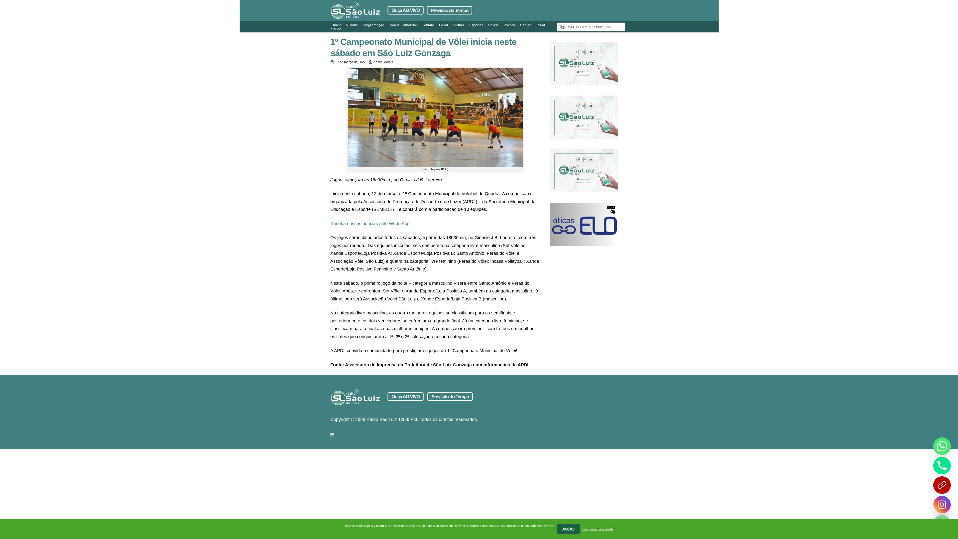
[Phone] (942, 465)
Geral (443, 25)
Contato (428, 25)
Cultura (458, 25)
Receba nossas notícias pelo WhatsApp (370, 223)
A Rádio (352, 25)
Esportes (476, 25)
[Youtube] (942, 485)
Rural (540, 25)
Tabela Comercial (403, 25)
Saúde (336, 29)
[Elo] (584, 224)
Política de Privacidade (597, 529)
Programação (373, 25)
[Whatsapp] (942, 446)
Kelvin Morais (383, 62)
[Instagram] (942, 504)
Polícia (493, 25)
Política (509, 25)
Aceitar (568, 529)
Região (525, 25)
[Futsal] (584, 117)
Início (337, 25)
